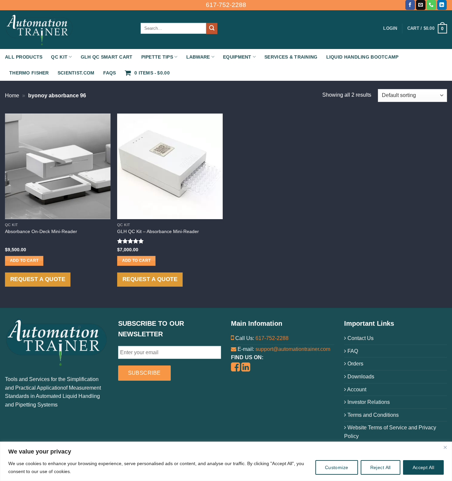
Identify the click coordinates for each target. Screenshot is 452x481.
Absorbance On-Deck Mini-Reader (41, 231)
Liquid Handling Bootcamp (362, 57)
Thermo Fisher (29, 72)
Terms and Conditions (372, 415)
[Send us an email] (421, 5)
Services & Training (290, 57)
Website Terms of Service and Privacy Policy (390, 432)
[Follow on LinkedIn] (442, 5)
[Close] (445, 447)
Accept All (423, 467)
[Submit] (211, 28)
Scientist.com (76, 72)
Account (356, 389)
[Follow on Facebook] (410, 5)
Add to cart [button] (24, 261)
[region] (226, 461)
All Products (23, 57)
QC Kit (59, 57)
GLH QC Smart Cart (107, 57)
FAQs (109, 72)
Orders (354, 363)
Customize (336, 467)
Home (12, 95)
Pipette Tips (157, 57)
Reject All (380, 467)
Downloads (360, 376)
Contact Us (360, 338)
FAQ (352, 351)
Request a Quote (38, 279)
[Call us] (431, 5)
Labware (198, 57)
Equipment (237, 57)
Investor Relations (368, 402)
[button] (427, 28)
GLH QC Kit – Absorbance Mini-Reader (158, 231)
